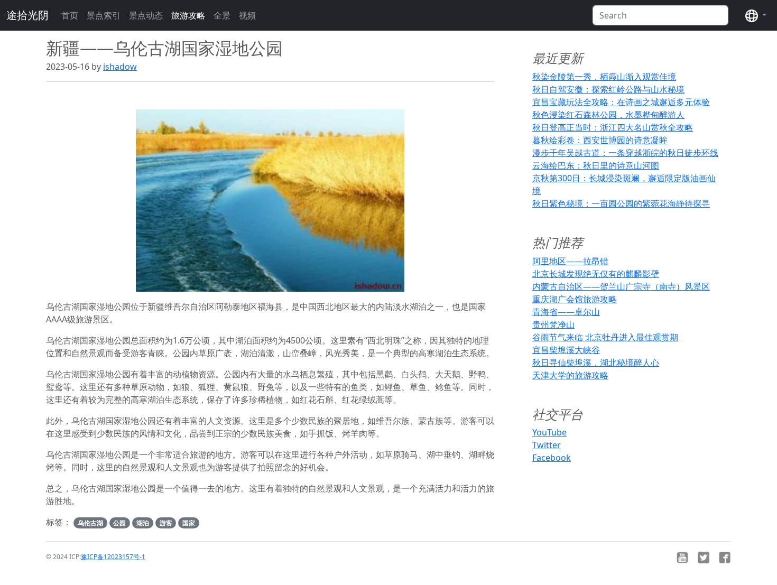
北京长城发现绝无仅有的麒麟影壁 (595, 274)
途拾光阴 (27, 15)
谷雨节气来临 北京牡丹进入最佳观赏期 (605, 337)
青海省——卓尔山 (566, 312)
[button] (756, 15)
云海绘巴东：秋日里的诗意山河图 (595, 165)
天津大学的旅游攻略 (570, 375)
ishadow (120, 66)
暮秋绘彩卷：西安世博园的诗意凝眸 (600, 140)
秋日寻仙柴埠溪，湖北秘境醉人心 (595, 362)
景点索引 (104, 15)
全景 (222, 15)
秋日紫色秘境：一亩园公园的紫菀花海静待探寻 (621, 203)
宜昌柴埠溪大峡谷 (566, 350)
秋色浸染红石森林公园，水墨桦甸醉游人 (608, 114)
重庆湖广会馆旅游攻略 (574, 299)
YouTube (549, 432)
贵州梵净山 (553, 324)
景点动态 (146, 15)
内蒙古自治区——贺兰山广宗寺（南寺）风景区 (621, 286)
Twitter (546, 445)
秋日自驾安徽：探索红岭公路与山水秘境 (608, 89)
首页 (69, 15)
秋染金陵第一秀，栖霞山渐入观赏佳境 (604, 76)
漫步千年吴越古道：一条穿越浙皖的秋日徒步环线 (625, 153)
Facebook (551, 457)
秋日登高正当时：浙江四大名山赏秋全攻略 (612, 127)
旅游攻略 (188, 15)
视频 (247, 15)
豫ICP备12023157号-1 (113, 556)
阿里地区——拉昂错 (570, 261)
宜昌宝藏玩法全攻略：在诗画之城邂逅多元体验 (621, 102)
